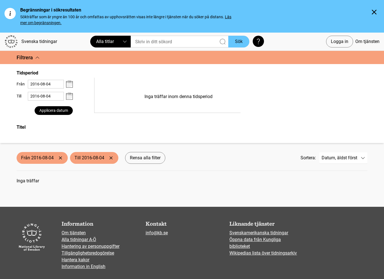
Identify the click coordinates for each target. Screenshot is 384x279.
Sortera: (308, 157)
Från (21, 84)
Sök (239, 41)
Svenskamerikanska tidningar (258, 232)
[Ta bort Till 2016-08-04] (111, 158)
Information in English (83, 266)
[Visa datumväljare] (69, 84)
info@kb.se (157, 232)
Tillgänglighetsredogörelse (88, 253)
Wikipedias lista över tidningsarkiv (263, 253)
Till (19, 96)
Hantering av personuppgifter (90, 246)
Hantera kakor (75, 259)
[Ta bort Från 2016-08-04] (60, 158)
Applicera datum (53, 110)
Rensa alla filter (145, 157)
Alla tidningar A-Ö (79, 239)
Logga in (339, 41)
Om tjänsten (367, 41)
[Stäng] (374, 12)
